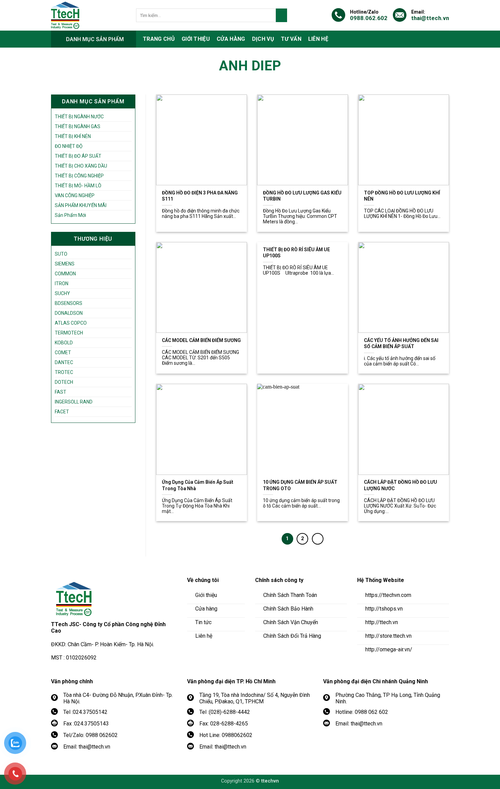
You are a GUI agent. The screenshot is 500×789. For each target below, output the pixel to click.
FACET (62, 411)
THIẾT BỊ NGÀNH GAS (77, 126)
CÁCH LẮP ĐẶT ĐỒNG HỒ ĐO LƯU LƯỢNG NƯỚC (400, 485)
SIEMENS (64, 264)
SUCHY (62, 293)
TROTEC (64, 372)
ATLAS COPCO (71, 323)
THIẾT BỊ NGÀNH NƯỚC (79, 116)
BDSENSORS (68, 303)
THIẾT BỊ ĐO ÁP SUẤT (78, 156)
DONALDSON (69, 313)
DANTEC (64, 362)
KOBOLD (64, 342)
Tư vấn (291, 39)
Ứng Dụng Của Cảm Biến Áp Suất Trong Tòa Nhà (197, 485)
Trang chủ (159, 39)
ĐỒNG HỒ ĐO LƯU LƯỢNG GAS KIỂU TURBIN (302, 196)
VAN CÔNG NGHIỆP (75, 195)
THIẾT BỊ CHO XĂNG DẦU (81, 166)
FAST (60, 392)
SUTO (61, 254)
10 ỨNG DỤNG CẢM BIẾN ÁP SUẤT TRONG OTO (300, 485)
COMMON (65, 273)
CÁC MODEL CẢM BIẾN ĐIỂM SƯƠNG (201, 340)
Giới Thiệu (196, 39)
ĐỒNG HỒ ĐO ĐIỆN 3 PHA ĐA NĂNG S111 (200, 196)
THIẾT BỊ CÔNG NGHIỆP (79, 175)
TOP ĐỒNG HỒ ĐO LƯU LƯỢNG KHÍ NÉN (402, 196)
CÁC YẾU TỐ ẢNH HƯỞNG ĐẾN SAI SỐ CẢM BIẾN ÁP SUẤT (401, 343)
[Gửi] (281, 15)
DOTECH (64, 382)
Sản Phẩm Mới (70, 215)
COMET (63, 352)
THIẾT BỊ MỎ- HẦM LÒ (78, 185)
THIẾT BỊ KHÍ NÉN (73, 136)
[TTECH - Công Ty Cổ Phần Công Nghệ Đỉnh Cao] (88, 15)
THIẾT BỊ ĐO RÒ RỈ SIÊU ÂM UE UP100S (296, 252)
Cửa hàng (231, 39)
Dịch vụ (263, 39)
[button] (93, 39)
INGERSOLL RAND (74, 402)
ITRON (61, 283)
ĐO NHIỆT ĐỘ (69, 146)
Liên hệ (318, 39)
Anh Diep (250, 66)
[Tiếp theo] (317, 539)
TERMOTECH (69, 333)
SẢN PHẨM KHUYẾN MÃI (80, 205)
